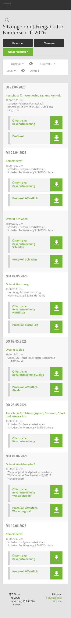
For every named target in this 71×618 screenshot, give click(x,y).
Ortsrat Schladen (17, 219)
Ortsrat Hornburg (17, 284)
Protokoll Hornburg (25, 325)
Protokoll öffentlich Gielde (25, 389)
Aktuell (34, 70)
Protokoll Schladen (24, 259)
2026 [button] (10, 70)
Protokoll (18, 136)
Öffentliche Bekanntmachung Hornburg (23, 309)
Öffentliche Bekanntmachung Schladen (23, 244)
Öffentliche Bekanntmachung (23, 122)
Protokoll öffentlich (25, 198)
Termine (49, 43)
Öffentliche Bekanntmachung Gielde (28, 373)
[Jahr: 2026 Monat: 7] (23, 70)
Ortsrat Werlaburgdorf (20, 464)
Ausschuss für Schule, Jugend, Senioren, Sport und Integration (35, 414)
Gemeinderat (14, 161)
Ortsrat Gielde (15, 349)
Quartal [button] (16, 64)
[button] (56, 122)
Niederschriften (18, 52)
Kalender (18, 43)
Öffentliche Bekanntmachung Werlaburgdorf (23, 492)
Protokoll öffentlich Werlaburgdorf (25, 509)
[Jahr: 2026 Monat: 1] (31, 63)
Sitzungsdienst (54, 599)
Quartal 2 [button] (46, 64)
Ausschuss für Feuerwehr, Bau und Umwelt (33, 95)
